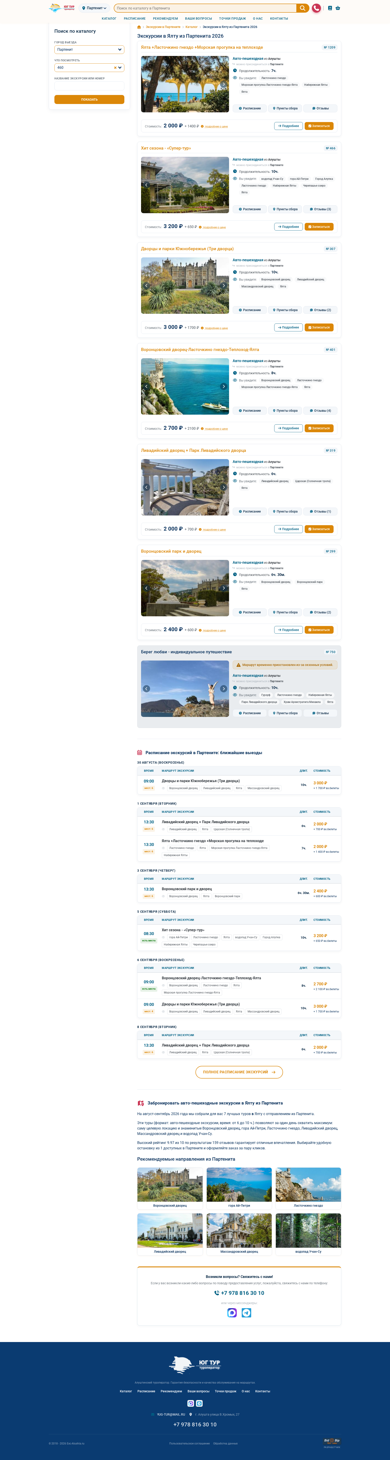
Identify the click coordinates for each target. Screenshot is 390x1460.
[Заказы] (330, 8)
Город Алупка (324, 178)
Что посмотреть (67, 60)
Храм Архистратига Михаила (302, 702)
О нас (246, 1391)
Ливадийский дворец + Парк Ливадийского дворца (193, 450)
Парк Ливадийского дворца (259, 702)
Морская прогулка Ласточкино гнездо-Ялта (269, 84)
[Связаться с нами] (316, 8)
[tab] (250, 108)
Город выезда (65, 42)
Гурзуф (265, 695)
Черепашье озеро (314, 185)
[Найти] (302, 8)
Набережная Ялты (316, 84)
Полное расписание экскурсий (235, 1072)
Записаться (321, 126)
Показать (89, 99)
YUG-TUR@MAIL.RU (170, 1414)
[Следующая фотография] (223, 84)
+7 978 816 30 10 (195, 1424)
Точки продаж (225, 1391)
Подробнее (290, 126)
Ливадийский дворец (310, 279)
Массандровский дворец (257, 286)
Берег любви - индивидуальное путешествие (186, 651)
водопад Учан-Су (272, 178)
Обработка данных (225, 1443)
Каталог (126, 1391)
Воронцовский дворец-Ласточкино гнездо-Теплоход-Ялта (200, 349)
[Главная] (139, 27)
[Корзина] (337, 8)
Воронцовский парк (310, 582)
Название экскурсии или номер (79, 78)
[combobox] (89, 49)
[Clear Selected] (115, 68)
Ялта (244, 91)
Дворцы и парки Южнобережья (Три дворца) (187, 248)
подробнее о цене (216, 126)
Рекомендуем (171, 1391)
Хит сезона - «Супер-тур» (166, 148)
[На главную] (62, 8)
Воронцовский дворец (275, 279)
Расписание (146, 1391)
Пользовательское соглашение (189, 1443)
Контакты (262, 1391)
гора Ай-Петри (299, 178)
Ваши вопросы (198, 1391)
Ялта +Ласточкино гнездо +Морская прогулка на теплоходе (202, 47)
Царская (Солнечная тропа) (313, 481)
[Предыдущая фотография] (146, 84)
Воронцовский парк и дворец (171, 551)
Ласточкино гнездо (273, 78)
